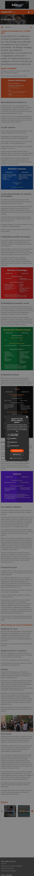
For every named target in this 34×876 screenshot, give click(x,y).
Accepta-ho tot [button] (17, 450)
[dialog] (17, 438)
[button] (16, 458)
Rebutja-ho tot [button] (17, 454)
